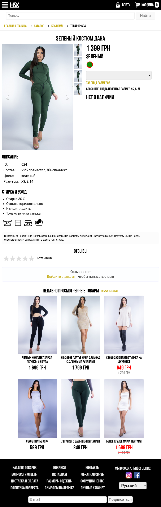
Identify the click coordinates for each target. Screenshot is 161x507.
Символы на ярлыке (59, 487)
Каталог (39, 26)
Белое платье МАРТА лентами (124, 441)
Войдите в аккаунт (62, 277)
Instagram (59, 474)
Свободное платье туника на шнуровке (124, 359)
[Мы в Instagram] (129, 475)
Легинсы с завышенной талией (80, 441)
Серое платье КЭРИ (37, 441)
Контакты (92, 467)
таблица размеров (98, 83)
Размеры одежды (59, 481)
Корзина (150, 5)
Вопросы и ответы (24, 474)
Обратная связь (92, 474)
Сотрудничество (92, 481)
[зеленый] (90, 65)
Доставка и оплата (24, 481)
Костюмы (57, 26)
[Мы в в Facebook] (137, 475)
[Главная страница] (15, 5)
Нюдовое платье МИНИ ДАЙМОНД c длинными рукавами (80, 359)
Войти (126, 5)
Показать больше (109, 290)
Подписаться (120, 499)
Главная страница (15, 26)
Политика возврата (24, 487)
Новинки (59, 467)
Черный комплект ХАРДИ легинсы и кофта (37, 359)
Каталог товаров (24, 467)
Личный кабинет (92, 487)
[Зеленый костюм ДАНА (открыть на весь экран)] (37, 97)
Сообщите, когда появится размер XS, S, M (113, 89)
